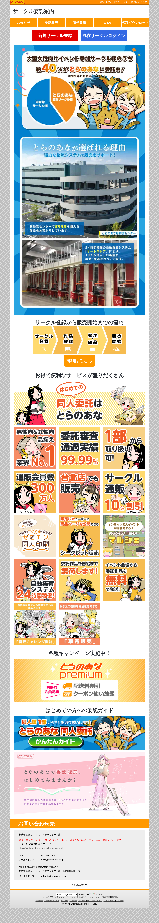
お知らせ (23, 23)
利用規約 (82, 901)
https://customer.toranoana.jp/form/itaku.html (41, 848)
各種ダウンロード (135, 23)
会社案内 (64, 901)
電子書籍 (79, 23)
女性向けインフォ (122, 2)
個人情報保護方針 (94, 901)
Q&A (107, 23)
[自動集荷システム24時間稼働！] (35, 600)
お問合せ (120, 901)
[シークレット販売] (79, 556)
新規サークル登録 (55, 35)
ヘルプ (144, 2)
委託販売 (51, 23)
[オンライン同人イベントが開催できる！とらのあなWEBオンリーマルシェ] (124, 556)
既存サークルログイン (103, 35)
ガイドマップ (109, 901)
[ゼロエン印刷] (35, 556)
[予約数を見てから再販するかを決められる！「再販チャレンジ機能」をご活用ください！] (35, 644)
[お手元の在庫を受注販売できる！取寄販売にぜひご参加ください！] (79, 644)
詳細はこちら (79, 360)
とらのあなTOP (46, 897)
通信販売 (135, 2)
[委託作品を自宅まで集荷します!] (79, 600)
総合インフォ (106, 2)
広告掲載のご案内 (51, 901)
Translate (99, 894)
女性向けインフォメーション (89, 897)
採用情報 (73, 901)
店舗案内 (115, 897)
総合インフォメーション (65, 897)
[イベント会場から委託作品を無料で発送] (124, 600)
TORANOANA (17, 2)
